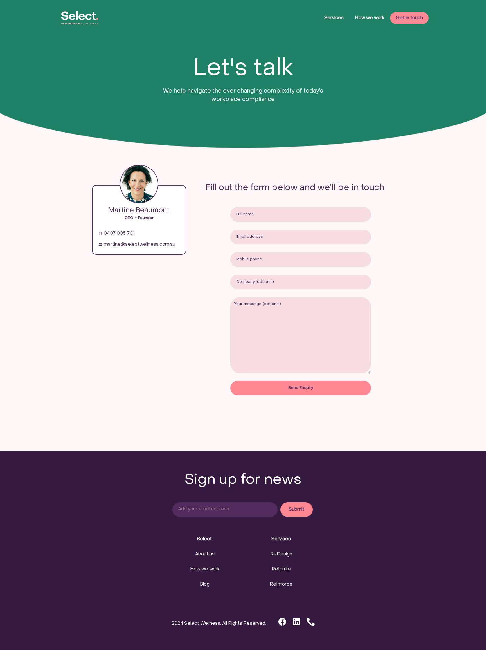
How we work (205, 569)
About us (205, 554)
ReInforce (281, 584)
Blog (205, 584)
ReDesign (281, 554)
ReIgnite (281, 569)
